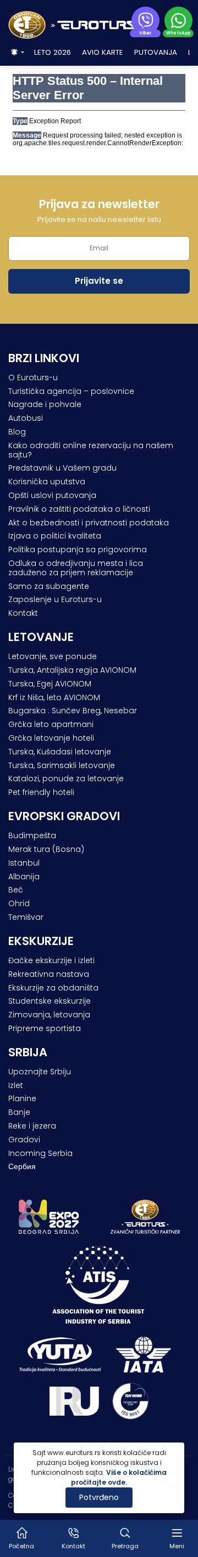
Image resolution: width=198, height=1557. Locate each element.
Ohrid (19, 903)
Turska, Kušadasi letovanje (59, 751)
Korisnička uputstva (46, 481)
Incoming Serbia (40, 1153)
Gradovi (24, 1139)
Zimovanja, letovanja (49, 1014)
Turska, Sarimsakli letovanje (61, 765)
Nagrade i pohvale (44, 404)
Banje (19, 1112)
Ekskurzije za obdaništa (53, 987)
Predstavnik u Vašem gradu (62, 467)
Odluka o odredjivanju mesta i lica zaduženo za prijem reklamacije (75, 568)
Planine (22, 1098)
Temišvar (25, 917)
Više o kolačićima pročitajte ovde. (119, 1477)
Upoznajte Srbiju (39, 1071)
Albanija (24, 876)
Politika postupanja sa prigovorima (77, 549)
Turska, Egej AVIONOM (49, 683)
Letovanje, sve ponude (52, 656)
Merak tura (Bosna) (46, 849)
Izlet (15, 1085)
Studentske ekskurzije (49, 1000)
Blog (17, 431)
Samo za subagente (48, 586)
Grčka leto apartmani (51, 724)
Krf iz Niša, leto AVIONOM (54, 697)
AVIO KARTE (102, 52)
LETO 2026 (52, 52)
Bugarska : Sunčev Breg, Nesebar (72, 710)
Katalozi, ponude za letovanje (66, 778)
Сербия (22, 1166)
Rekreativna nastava (48, 974)
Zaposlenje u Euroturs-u (55, 599)
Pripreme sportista (44, 1028)
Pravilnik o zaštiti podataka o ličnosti (79, 508)
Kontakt (23, 613)
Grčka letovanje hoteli (51, 737)
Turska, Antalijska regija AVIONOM (72, 670)
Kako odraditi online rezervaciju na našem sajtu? (90, 450)
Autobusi (25, 418)
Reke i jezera (32, 1125)
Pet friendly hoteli (41, 792)
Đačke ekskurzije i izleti (51, 960)
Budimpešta (32, 835)
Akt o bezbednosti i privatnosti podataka (88, 522)
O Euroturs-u (33, 377)
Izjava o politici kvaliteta (54, 535)
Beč (15, 889)
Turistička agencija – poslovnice (71, 391)
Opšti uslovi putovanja (52, 495)
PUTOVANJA (155, 52)
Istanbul (24, 862)
